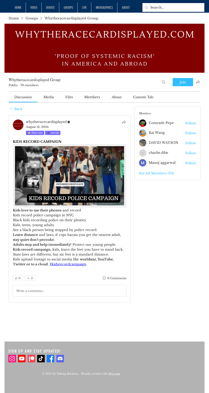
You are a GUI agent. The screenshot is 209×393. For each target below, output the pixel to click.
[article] (70, 209)
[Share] (123, 121)
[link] (23, 97)
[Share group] (198, 81)
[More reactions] (30, 278)
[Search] (163, 82)
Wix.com (114, 373)
